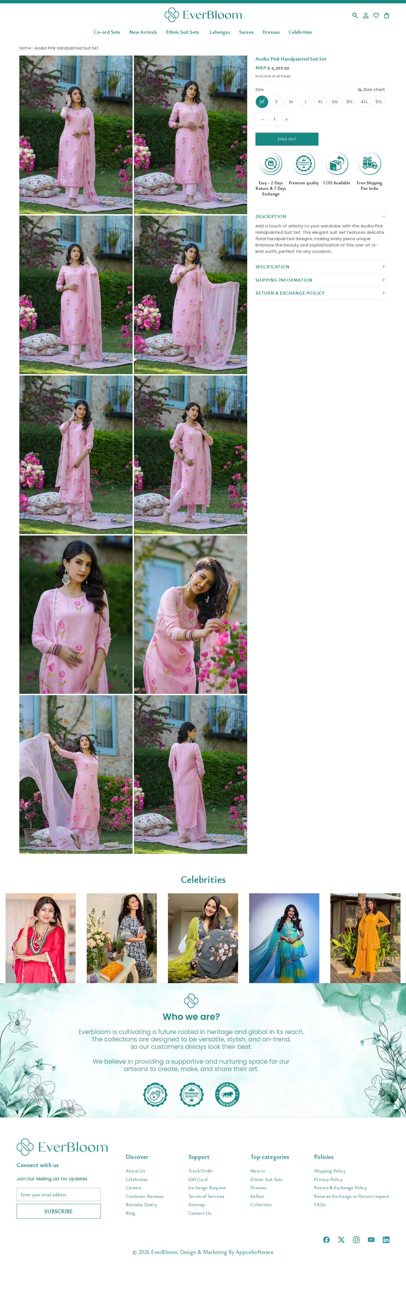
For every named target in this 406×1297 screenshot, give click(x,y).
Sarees (246, 31)
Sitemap (196, 1204)
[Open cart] (386, 16)
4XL (364, 101)
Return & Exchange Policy (340, 1187)
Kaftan (257, 1196)
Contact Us (199, 1213)
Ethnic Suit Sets (182, 31)
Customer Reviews (145, 1196)
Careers (133, 1187)
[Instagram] (356, 1239)
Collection (261, 1204)
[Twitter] (341, 1240)
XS (261, 101)
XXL (335, 101)
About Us (136, 1170)
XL (320, 101)
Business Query (141, 1204)
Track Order (200, 1170)
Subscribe (58, 1211)
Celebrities (300, 31)
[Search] (355, 16)
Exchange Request (207, 1187)
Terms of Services (206, 1196)
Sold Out (287, 139)
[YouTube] (371, 1239)
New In (258, 1170)
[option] (41, 938)
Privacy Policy (328, 1179)
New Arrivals (143, 31)
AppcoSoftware (254, 1252)
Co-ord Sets (107, 31)
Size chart (374, 89)
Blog (130, 1213)
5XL (379, 101)
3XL (349, 101)
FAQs (320, 1204)
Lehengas (219, 31)
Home (25, 48)
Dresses (271, 31)
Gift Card (197, 1179)
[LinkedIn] (386, 1239)
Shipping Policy (330, 1170)
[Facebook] (326, 1239)
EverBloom (164, 1252)
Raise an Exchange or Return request (351, 1196)
